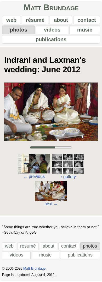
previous (34, 176)
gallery (68, 177)
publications (51, 39)
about (61, 20)
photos (18, 30)
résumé (35, 20)
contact (86, 20)
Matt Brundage (51, 7)
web (11, 20)
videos (52, 30)
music (84, 30)
